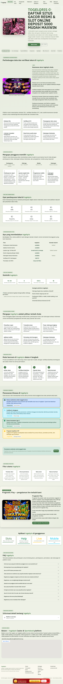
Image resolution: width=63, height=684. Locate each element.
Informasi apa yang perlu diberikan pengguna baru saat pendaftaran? (20, 564)
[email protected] (53, 668)
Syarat (26, 669)
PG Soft (15, 2)
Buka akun (34, 44)
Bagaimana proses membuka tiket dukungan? (15, 599)
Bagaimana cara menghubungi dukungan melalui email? (17, 580)
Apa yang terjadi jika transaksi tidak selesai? (15, 586)
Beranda (10, 1)
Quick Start (53, 50)
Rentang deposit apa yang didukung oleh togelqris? (16, 567)
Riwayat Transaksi (56, 2)
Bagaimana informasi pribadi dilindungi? (13, 596)
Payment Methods (24, 50)
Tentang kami (27, 668)
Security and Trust (5, 50)
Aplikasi (39, 671)
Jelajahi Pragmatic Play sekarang (40, 522)
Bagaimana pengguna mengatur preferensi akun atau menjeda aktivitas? (21, 577)
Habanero (29, 1)
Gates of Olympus (36, 2)
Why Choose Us (46, 50)
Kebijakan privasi (28, 671)
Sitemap (39, 674)
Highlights (39, 50)
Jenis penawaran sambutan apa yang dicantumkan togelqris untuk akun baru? (22, 573)
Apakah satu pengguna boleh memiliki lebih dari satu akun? (18, 583)
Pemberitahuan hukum (29, 672)
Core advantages (15, 50)
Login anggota (44, 44)
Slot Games (45, 2)
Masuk (43, 681)
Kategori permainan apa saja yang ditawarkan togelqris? (17, 590)
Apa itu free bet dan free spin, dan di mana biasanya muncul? (18, 593)
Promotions (60, 50)
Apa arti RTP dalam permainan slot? (12, 570)
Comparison (32, 50)
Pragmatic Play (21, 2)
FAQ (51, 1)
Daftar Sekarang (35, 681)
